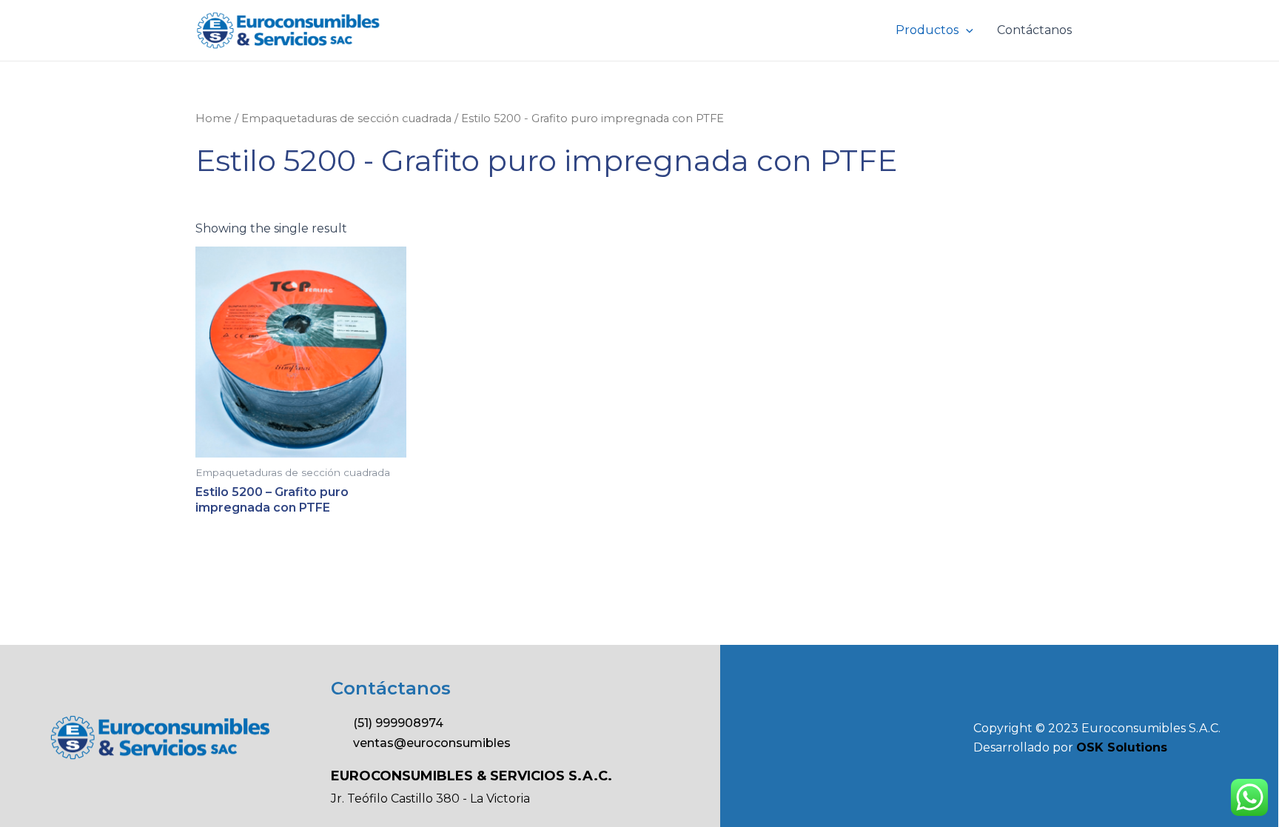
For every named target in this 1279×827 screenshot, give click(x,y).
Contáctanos (1034, 30)
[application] (966, 30)
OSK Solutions (1121, 747)
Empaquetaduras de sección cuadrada (346, 118)
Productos (927, 30)
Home (213, 118)
